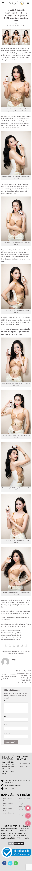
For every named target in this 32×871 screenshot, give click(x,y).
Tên (5, 716)
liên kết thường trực (18, 653)
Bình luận (7, 701)
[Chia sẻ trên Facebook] (10, 646)
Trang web (7, 733)
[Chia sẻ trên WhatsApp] (6, 646)
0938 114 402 (9, 789)
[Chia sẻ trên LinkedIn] (26, 646)
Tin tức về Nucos (25, 651)
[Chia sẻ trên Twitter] (14, 646)
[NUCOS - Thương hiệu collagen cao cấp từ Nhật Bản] (13, 3)
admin (23, 25)
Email (5, 725)
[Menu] (3, 3)
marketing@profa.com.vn (13, 785)
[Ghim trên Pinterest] (22, 646)
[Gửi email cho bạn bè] (18, 646)
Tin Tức (19, 651)
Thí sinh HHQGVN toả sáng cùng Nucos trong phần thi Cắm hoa (8, 676)
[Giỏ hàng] (28, 3)
